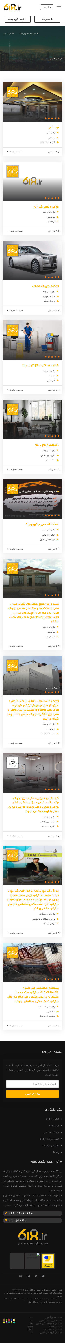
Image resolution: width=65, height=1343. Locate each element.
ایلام (49, 132)
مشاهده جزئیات (16, 151)
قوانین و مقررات (51, 1146)
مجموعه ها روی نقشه (27, 33)
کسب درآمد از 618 (49, 1139)
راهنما (56, 1152)
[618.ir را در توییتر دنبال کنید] (43, 1276)
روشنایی (52, 137)
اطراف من (7, 33)
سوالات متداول (51, 1132)
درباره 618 (54, 1126)
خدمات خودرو (49, 296)
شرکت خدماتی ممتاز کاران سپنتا (40, 365)
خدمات (52, 376)
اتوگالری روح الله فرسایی (45, 286)
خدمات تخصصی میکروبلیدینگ (42, 524)
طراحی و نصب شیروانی (46, 207)
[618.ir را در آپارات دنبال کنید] (20, 1276)
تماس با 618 (52, 1119)
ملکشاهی (42, 914)
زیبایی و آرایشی (48, 535)
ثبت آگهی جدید (16, 19)
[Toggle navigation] (59, 7)
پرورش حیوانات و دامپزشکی (43, 919)
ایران (60, 58)
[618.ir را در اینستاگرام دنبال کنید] (28, 1276)
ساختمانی (51, 217)
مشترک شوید (32, 1094)
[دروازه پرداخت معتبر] (48, 1261)
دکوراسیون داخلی (48, 455)
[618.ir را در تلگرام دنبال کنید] (35, 1276)
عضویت (46, 19)
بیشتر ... (7, 1205)
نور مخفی (53, 127)
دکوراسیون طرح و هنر (47, 445)
